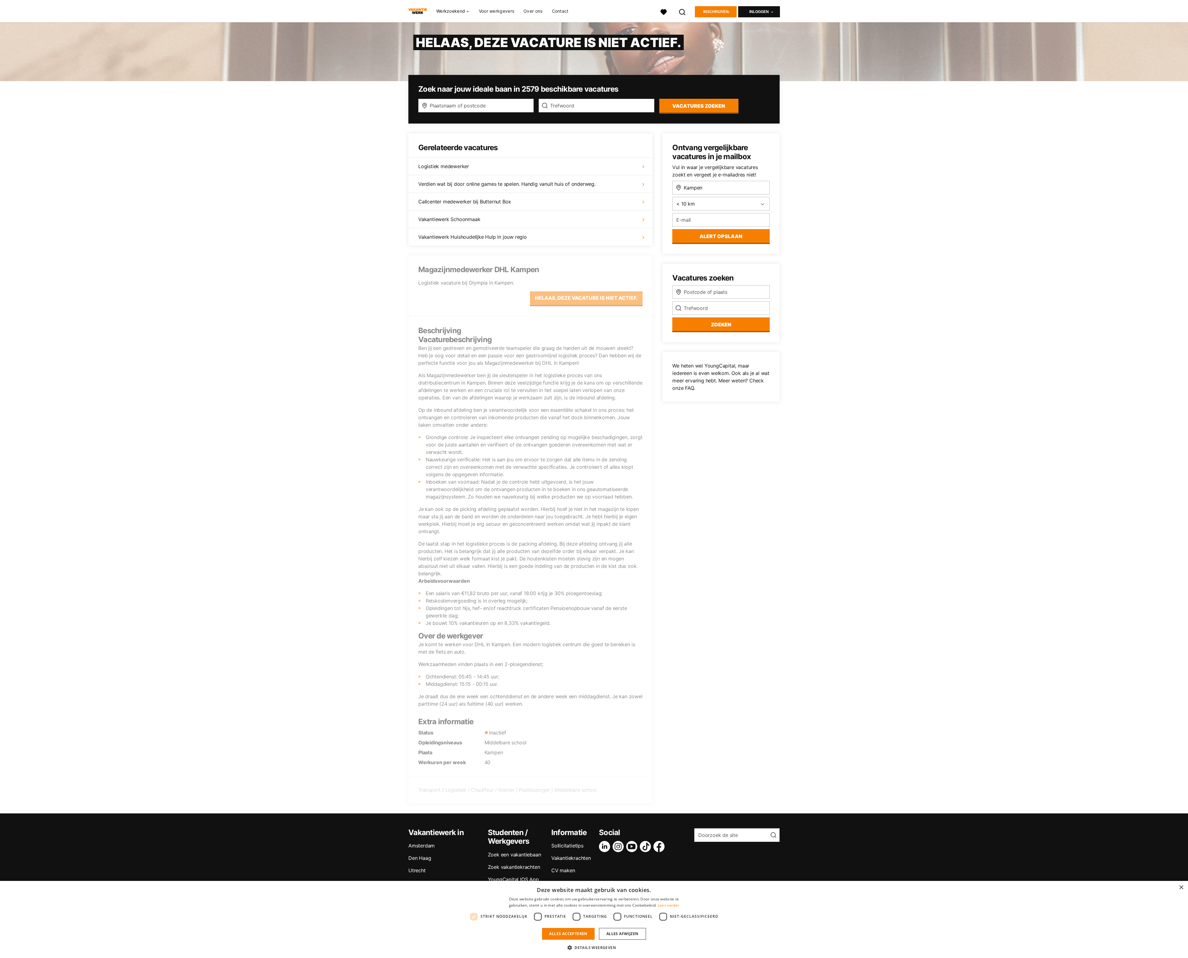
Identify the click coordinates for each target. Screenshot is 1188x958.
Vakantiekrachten (571, 858)
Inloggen (759, 12)
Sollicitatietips (567, 846)
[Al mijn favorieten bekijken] (663, 11)
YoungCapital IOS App (513, 879)
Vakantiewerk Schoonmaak (449, 219)
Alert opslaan (720, 236)
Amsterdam (421, 846)
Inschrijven (716, 12)
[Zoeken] (682, 11)
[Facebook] (660, 846)
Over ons (532, 11)
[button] (594, 947)
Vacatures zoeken (698, 106)
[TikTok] (646, 846)
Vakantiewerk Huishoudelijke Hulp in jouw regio (472, 237)
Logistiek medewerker (443, 166)
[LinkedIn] (606, 846)
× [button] (1181, 887)
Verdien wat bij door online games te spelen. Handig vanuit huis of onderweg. (507, 184)
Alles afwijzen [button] (622, 933)
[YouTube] (633, 846)
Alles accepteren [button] (568, 933)
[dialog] (594, 919)
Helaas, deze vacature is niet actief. (586, 298)
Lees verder (668, 905)
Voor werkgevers (496, 11)
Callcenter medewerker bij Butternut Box (464, 201)
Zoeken (721, 324)
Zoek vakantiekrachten (514, 867)
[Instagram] (619, 846)
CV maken (563, 870)
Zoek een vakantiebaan (514, 854)
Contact (560, 11)
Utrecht (417, 870)
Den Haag (419, 858)
